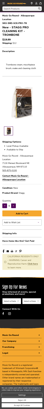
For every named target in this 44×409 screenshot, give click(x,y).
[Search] (39, 9)
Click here (33, 263)
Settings (22, 395)
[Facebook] (3, 251)
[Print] (12, 251)
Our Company (9, 341)
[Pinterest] (20, 251)
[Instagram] (9, 313)
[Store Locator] (31, 3)
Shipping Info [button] (9, 233)
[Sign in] (36, 3)
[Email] (8, 251)
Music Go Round (10, 335)
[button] (3, 3)
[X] (16, 251)
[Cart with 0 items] (40, 3)
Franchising (8, 347)
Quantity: (6, 200)
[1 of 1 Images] (8, 130)
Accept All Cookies (22, 405)
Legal (5, 353)
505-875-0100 (9, 170)
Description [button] (8, 51)
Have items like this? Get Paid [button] (18, 241)
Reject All (22, 400)
